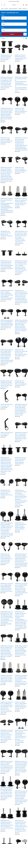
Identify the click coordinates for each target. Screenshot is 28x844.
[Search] (4, 4)
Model (2, 21)
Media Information (13, 8)
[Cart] (26, 4)
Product (6, 8)
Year (2, 27)
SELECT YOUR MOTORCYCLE (9, 12)
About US (25, 8)
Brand (2, 15)
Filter (4, 38)
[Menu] (1, 4)
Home (2, 8)
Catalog (20, 8)
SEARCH (12, 34)
